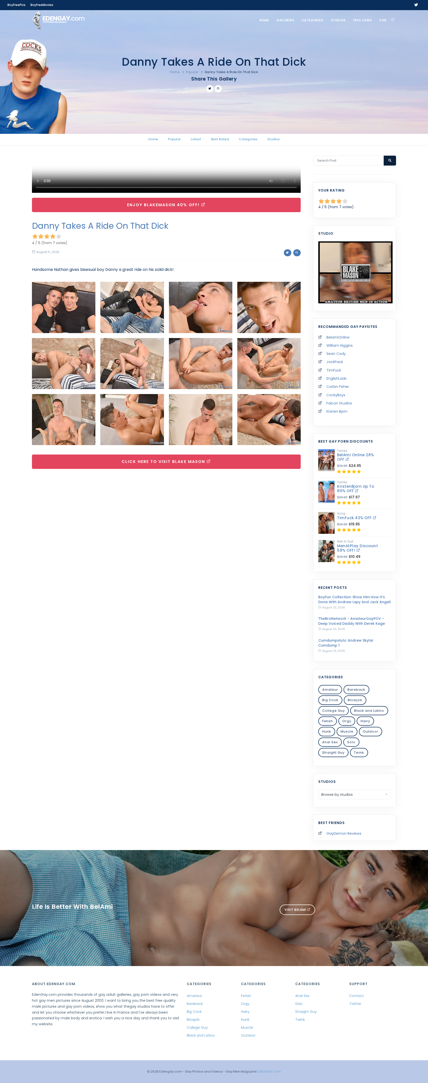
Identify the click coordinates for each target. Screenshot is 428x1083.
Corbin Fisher (337, 386)
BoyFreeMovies (41, 5)
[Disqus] (166, 542)
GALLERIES (285, 20)
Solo (351, 742)
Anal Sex (330, 742)
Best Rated (220, 139)
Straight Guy (333, 752)
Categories (312, 20)
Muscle (347, 731)
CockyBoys (335, 395)
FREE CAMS (362, 20)
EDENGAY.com (269, 1071)
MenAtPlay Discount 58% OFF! (357, 548)
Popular (192, 72)
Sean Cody (336, 353)
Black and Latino (369, 710)
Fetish (327, 721)
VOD (383, 20)
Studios (338, 20)
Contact (356, 995)
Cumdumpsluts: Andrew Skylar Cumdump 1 (346, 643)
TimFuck (333, 370)
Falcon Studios (339, 403)
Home (264, 20)
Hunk (326, 731)
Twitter (355, 1003)
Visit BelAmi (296, 910)
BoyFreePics (16, 5)
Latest (196, 139)
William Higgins (339, 345)
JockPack (334, 361)
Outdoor (370, 731)
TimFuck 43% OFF (355, 517)
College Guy (333, 710)
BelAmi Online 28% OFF (355, 457)
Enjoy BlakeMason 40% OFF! (164, 205)
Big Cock (330, 700)
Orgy (346, 721)
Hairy (365, 721)
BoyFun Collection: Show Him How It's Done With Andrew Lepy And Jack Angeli (354, 599)
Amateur (330, 689)
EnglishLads (336, 378)
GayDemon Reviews (343, 833)
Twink (359, 752)
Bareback (356, 689)
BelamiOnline (337, 337)
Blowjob (355, 700)
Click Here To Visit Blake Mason (164, 461)
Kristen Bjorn (337, 411)
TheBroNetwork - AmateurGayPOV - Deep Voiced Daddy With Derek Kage (351, 621)
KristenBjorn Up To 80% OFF (355, 488)
